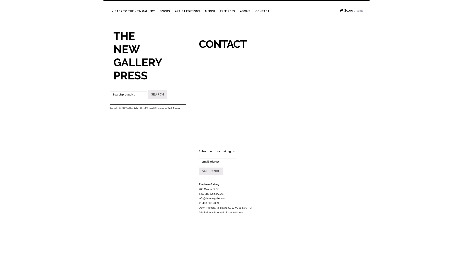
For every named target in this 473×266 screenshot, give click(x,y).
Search (157, 94)
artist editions (187, 11)
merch (210, 11)
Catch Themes (173, 108)
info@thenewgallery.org (212, 198)
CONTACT (262, 11)
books (165, 11)
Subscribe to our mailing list (217, 151)
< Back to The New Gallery (133, 11)
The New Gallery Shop (135, 108)
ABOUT (245, 11)
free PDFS (227, 11)
